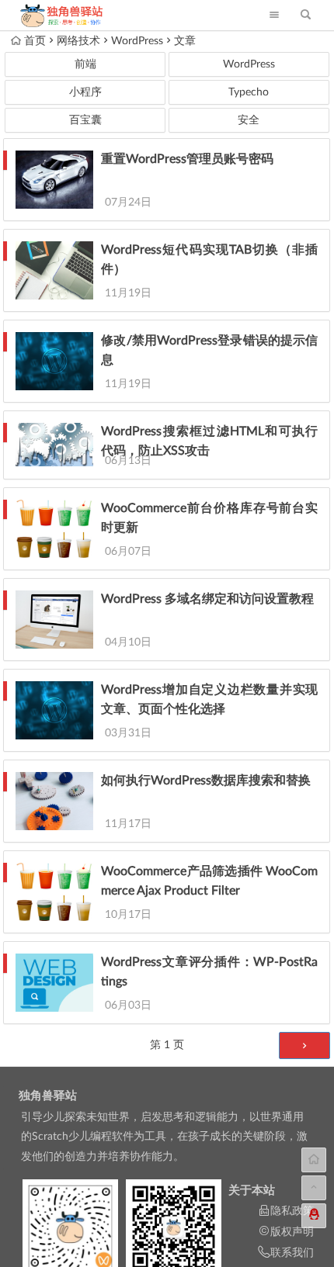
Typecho (248, 92)
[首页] (313, 1160)
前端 (85, 64)
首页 (35, 41)
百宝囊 (85, 120)
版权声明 (292, 1232)
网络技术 (78, 41)
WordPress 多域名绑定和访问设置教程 (207, 599)
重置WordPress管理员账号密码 (187, 159)
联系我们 (292, 1253)
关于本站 (251, 1190)
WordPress (137, 41)
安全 (248, 120)
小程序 (85, 92)
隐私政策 (292, 1211)
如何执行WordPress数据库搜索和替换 (206, 780)
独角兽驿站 (48, 1096)
